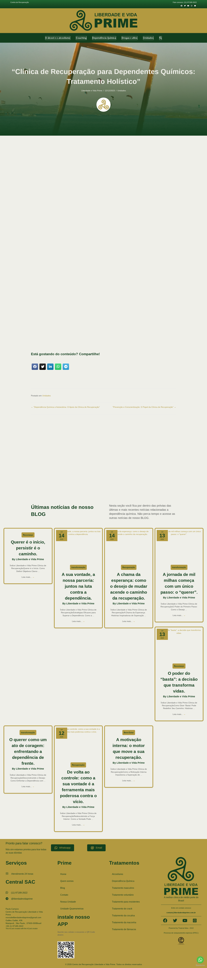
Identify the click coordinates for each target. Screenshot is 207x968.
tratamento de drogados (72, 485)
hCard (11, 928)
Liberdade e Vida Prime (91, 90)
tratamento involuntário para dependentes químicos (137, 485)
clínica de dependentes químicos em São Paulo (143, 474)
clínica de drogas (37, 477)
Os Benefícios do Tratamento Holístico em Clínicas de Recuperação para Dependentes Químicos (85, 253)
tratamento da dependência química (150, 482)
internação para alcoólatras (143, 479)
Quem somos (67, 881)
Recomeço (28, 535)
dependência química (100, 479)
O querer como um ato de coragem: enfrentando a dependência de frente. (28, 751)
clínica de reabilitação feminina (108, 477)
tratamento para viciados (83, 491)
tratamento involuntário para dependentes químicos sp (75, 488)
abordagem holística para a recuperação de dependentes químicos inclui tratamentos (71, 294)
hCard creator (32, 928)
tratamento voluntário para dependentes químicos (135, 491)
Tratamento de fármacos (124, 929)
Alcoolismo (117, 874)
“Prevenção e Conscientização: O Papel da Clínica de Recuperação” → (144, 407)
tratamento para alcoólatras (124, 488)
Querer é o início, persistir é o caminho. (28, 548)
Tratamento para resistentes (126, 902)
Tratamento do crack (122, 908)
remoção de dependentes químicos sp (110, 482)
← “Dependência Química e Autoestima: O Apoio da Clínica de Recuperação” (65, 407)
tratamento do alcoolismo (110, 485)
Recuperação (128, 567)
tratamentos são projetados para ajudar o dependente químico (121, 297)
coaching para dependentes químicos (80, 479)
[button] (160, 38)
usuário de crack (99, 494)
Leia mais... (28, 577)
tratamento (108, 289)
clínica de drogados (166, 474)
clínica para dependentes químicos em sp (133, 477)
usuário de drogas (111, 494)
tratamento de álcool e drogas (91, 485)
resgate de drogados (130, 482)
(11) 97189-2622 (19, 893)
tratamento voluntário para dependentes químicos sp (75, 494)
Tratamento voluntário (123, 895)
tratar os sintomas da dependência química (70, 337)
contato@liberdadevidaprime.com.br (181, 913)
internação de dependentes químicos (121, 479)
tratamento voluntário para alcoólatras (105, 491)
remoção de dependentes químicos (50, 482)
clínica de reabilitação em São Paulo (85, 477)
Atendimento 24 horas (22, 874)
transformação (78, 567)
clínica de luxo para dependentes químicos (57, 477)
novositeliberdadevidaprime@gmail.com (23, 917)
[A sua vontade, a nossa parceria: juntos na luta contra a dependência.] (78, 546)
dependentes (116, 318)
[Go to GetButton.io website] (200, 965)
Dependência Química (123, 881)
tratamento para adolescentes (104, 488)
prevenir (36, 326)
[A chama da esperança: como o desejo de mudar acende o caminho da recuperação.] (128, 546)
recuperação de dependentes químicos (75, 273)
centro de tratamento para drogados (114, 474)
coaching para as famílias (58, 479)
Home (63, 874)
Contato (64, 895)
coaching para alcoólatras (40, 479)
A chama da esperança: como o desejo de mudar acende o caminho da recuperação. (128, 586)
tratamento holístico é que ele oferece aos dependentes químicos (77, 342)
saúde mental (37, 321)
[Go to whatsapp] (200, 959)
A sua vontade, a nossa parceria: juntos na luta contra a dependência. (78, 586)
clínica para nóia (153, 477)
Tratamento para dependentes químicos (60, 491)
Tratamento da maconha (124, 922)
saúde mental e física (123, 331)
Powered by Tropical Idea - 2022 (181, 928)
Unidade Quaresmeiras (72, 908)
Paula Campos (12, 909)
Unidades (121, 90)
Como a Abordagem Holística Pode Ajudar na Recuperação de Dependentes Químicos (80, 250)
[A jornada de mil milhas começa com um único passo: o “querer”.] (179, 546)
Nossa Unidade (68, 902)
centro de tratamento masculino (62, 474)
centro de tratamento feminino (41, 474)
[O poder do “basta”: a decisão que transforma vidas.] (179, 645)
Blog (62, 888)
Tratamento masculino (123, 888)
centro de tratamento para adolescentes (87, 474)
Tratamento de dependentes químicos (51, 485)
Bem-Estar (129, 732)
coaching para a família (168, 477)
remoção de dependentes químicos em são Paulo (79, 482)
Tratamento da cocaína (123, 915)
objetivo (77, 276)
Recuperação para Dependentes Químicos (65, 148)
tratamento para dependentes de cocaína (149, 488)
